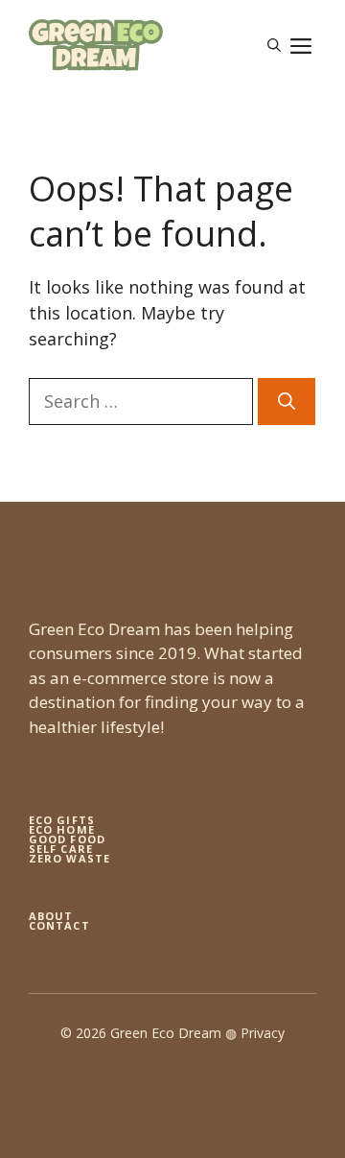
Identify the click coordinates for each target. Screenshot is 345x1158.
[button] (274, 45)
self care (61, 848)
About (51, 916)
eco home (62, 829)
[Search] (286, 401)
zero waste (69, 858)
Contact (59, 925)
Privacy (263, 1033)
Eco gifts (62, 820)
